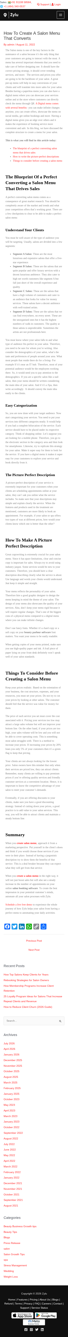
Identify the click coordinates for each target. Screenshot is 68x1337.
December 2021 (13, 1183)
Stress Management (15, 1265)
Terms (18, 1303)
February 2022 (12, 1172)
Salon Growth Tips (14, 1254)
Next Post (34, 950)
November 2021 (13, 1189)
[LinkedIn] (42, 1329)
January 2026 (11, 1054)
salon (7, 1248)
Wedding (9, 1271)
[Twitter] (36, 1329)
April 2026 (9, 1049)
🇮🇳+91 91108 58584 (19, 2)
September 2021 (13, 1200)
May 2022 (9, 1155)
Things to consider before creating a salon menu (37, 160)
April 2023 (9, 1110)
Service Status (39, 1307)
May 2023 (9, 1105)
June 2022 (10, 1149)
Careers (46, 1303)
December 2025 (13, 1060)
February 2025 (12, 1088)
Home (11, 1299)
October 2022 (11, 1127)
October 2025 (11, 1071)
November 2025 (13, 1066)
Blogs (7, 1237)
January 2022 (11, 1177)
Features (22, 1299)
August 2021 (11, 1205)
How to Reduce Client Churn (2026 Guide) (28, 1007)
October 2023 (11, 1099)
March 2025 (10, 1082)
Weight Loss (11, 1276)
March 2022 (10, 1166)
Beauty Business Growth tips (20, 1226)
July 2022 (9, 1144)
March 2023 (10, 1116)
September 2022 (13, 1133)
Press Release (12, 1243)
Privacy (28, 1303)
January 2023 (11, 1121)
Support (44, 4)
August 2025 (11, 1077)
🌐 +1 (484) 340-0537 (12, 6)
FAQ (37, 1303)
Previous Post (34, 940)
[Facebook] (26, 1329)
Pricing (34, 1299)
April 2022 (9, 1161)
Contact (57, 1303)
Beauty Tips (10, 1232)
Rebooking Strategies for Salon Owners (26, 980)
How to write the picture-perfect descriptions (36, 156)
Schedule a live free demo (18, 904)
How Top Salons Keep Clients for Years (26, 974)
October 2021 (11, 1194)
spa (6, 1259)
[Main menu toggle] (61, 15)
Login (57, 4)
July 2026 (9, 1043)
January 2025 (11, 1094)
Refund (8, 1303)
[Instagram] (31, 1329)
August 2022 (11, 1138)
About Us (45, 1299)
